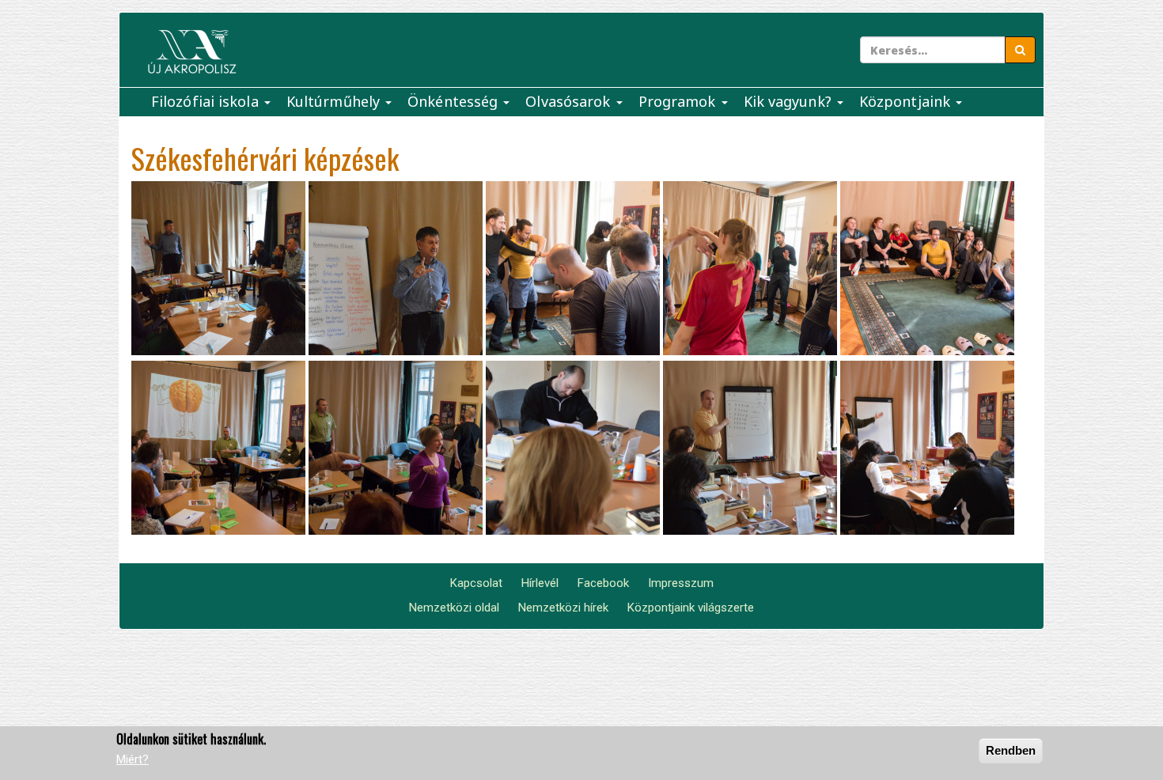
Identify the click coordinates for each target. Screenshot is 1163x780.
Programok (679, 101)
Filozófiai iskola (207, 101)
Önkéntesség (454, 101)
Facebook (603, 583)
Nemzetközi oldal (454, 607)
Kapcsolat (476, 583)
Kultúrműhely (335, 101)
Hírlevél (540, 583)
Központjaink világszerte (690, 607)
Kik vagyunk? (789, 101)
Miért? (132, 760)
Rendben (1011, 750)
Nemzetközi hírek (563, 607)
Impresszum (681, 583)
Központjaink (906, 101)
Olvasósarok (569, 101)
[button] (218, 268)
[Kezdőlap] (192, 52)
